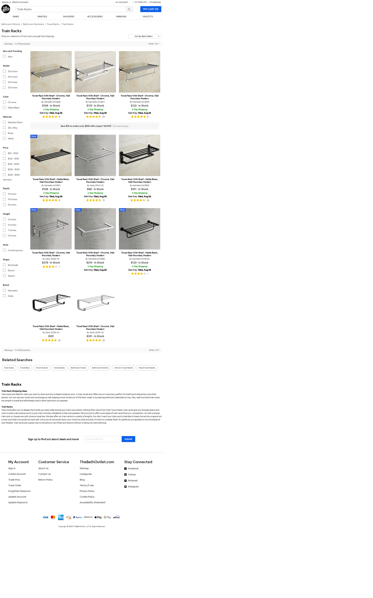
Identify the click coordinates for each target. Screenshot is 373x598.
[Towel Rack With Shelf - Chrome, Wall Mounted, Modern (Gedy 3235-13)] (95, 302)
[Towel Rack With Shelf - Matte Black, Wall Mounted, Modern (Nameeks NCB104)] (139, 229)
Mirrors (121, 16)
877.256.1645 (155, 2)
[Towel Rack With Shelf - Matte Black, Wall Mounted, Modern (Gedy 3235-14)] (51, 302)
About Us (43, 468)
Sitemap (84, 468)
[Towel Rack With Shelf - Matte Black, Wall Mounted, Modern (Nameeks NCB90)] (139, 155)
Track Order (14, 485)
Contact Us (44, 474)
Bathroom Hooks (78, 368)
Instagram (133, 486)
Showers (68, 16)
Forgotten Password (19, 491)
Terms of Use (87, 485)
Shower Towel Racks (124, 368)
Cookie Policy (87, 496)
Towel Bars (25, 368)
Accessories (95, 16)
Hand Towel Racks (147, 368)
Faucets (148, 16)
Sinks (16, 16)
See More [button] (7, 179)
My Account (122, 2)
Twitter (132, 474)
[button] (145, 36)
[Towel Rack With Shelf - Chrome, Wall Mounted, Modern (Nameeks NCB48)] (51, 72)
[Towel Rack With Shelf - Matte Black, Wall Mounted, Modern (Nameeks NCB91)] (51, 155)
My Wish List (141, 2)
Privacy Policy (87, 491)
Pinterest (133, 480)
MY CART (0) (150, 9)
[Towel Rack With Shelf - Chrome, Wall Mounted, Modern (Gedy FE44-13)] (95, 155)
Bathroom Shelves (100, 368)
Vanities (42, 16)
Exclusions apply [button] (121, 126)
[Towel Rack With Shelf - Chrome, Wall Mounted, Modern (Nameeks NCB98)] (95, 229)
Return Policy (45, 479)
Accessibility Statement (92, 502)
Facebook (133, 468)
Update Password (17, 502)
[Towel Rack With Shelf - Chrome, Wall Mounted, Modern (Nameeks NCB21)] (95, 72)
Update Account (17, 496)
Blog (82, 479)
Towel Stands (42, 368)
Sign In (5, 2)
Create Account (20, 2)
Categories (86, 474)
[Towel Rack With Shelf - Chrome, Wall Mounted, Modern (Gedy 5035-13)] (51, 229)
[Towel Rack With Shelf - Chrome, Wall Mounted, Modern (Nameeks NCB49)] (139, 72)
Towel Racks (59, 368)
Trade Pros (14, 479)
